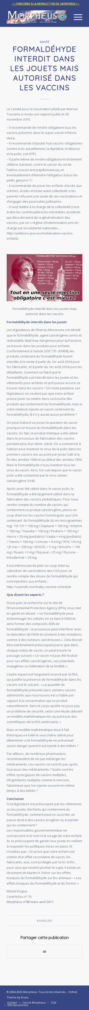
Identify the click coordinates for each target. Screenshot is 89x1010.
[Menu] (75, 17)
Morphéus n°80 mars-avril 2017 (30, 902)
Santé (44, 42)
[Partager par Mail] (44, 951)
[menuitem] (45, 3)
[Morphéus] (37, 17)
